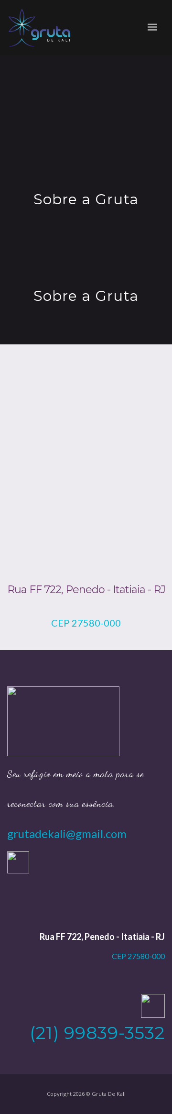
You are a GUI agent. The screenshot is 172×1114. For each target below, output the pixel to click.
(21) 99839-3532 (97, 1032)
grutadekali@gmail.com (67, 833)
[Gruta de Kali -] (39, 27)
